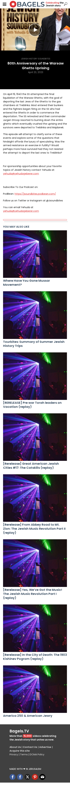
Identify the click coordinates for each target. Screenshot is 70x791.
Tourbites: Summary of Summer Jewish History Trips (34, 344)
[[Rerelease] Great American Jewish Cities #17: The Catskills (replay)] (35, 437)
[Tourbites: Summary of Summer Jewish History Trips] (35, 315)
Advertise (45, 747)
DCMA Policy (37, 754)
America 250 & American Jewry (27, 716)
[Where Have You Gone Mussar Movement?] (35, 254)
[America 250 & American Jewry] (35, 689)
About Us (15, 747)
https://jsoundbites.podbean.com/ (35, 193)
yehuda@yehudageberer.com (21, 173)
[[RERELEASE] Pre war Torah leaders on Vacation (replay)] (35, 376)
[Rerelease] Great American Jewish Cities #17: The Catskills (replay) (31, 466)
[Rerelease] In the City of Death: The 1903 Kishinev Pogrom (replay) (35, 657)
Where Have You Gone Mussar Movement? (26, 283)
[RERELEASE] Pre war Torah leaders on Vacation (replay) (32, 405)
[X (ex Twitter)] (27, 777)
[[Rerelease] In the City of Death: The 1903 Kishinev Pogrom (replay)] (35, 628)
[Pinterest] (35, 777)
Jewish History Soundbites (35, 58)
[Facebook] (12, 777)
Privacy (14, 754)
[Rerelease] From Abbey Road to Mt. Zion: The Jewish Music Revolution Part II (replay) (34, 529)
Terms (24, 754)
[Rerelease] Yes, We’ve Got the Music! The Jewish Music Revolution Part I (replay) (32, 594)
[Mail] (42, 777)
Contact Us (30, 747)
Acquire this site (20, 750)
